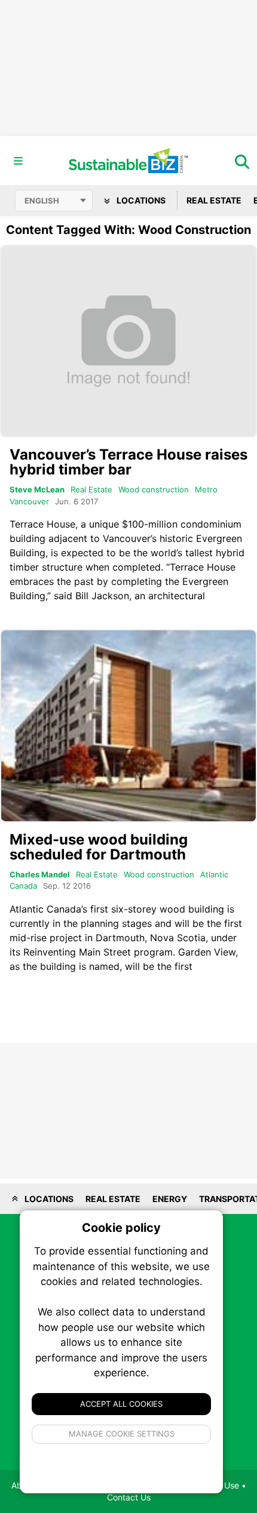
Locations (140, 200)
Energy (169, 1199)
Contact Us (129, 1497)
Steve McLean (37, 489)
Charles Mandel (40, 874)
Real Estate (213, 200)
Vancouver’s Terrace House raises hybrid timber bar (128, 462)
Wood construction (153, 489)
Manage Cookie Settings (122, 1433)
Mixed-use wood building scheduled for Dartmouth (99, 847)
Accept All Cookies (121, 1404)
